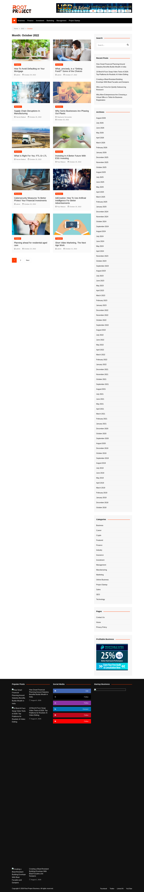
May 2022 (100, 345)
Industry (99, 550)
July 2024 (100, 236)
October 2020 (101, 433)
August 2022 (101, 330)
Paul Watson (61, 162)
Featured (59, 238)
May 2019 (100, 478)
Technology (100, 599)
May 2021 (100, 404)
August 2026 (101, 118)
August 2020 (101, 443)
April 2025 (100, 192)
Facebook (103, 888)
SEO (98, 594)
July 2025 (100, 177)
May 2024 (100, 246)
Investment (40, 20)
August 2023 (101, 271)
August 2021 (101, 389)
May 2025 (100, 187)
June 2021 (100, 399)
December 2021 (102, 369)
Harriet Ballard (21, 117)
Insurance (100, 555)
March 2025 (100, 197)
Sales (98, 589)
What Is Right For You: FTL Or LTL (30, 156)
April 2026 (100, 138)
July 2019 (100, 468)
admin (18, 75)
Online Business (102, 580)
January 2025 (101, 207)
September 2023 (102, 266)
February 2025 (101, 202)
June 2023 (100, 281)
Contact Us (100, 617)
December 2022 (102, 310)
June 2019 (100, 473)
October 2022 (101, 320)
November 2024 (102, 217)
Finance (30, 20)
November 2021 (102, 374)
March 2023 (100, 295)
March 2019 (100, 488)
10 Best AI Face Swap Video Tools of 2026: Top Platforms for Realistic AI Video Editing (112, 73)
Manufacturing (101, 570)
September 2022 (102, 325)
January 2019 (101, 497)
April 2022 (100, 350)
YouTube (129, 888)
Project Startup (74, 20)
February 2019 (101, 493)
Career (98, 530)
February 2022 (101, 360)
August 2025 (101, 172)
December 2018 (102, 502)
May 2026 (100, 133)
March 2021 (100, 414)
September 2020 (102, 438)
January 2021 (101, 424)
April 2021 (100, 409)
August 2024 (101, 231)
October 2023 (101, 261)
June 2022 (100, 340)
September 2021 (102, 384)
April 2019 (100, 483)
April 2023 (100, 290)
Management (61, 20)
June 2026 (100, 128)
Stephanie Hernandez (64, 117)
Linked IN (120, 888)
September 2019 (102, 458)
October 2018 (101, 507)
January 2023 (101, 305)
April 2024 (100, 251)
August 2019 (101, 463)
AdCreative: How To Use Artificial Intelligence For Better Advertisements (70, 200)
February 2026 (101, 147)
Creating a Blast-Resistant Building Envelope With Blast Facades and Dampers (112, 80)
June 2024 (100, 241)
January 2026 (101, 152)
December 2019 (102, 448)
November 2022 (102, 315)
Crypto (98, 535)
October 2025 (101, 167)
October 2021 (101, 379)
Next (27, 260)
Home (98, 622)
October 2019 (101, 453)
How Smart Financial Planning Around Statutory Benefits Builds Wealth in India (111, 65)
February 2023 (101, 300)
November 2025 (102, 162)
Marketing (50, 20)
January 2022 (101, 364)
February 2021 (101, 419)
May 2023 (100, 286)
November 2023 (102, 256)
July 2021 (100, 394)
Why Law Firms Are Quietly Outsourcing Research (111, 88)
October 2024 (101, 221)
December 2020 (102, 428)
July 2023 (100, 276)
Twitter (112, 888)
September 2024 (102, 226)
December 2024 (102, 212)
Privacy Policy (101, 627)
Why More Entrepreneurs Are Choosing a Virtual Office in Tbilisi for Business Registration (111, 97)
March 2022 (100, 355)
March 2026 (100, 143)
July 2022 (100, 335)
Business (21, 20)
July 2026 (100, 123)
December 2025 (102, 157)
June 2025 (100, 182)
